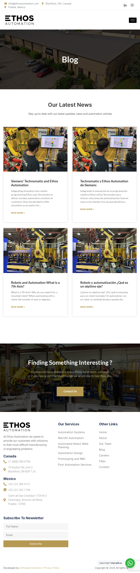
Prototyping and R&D (71, 458)
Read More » (18, 213)
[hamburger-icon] (133, 20)
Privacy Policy (51, 567)
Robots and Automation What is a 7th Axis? (35, 284)
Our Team (105, 443)
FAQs (102, 461)
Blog (102, 449)
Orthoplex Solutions (30, 567)
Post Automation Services (75, 464)
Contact (104, 467)
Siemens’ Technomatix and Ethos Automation (34, 183)
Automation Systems (71, 432)
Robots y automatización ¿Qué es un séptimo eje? (104, 284)
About (103, 438)
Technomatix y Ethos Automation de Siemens (104, 183)
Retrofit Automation (71, 438)
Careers (104, 455)
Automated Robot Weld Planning (73, 445)
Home (103, 432)
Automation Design (70, 453)
